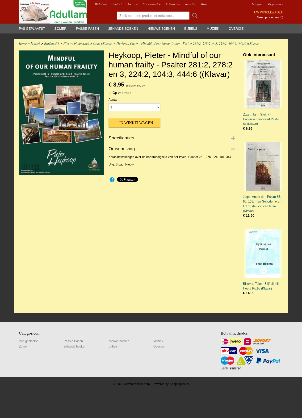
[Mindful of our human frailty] (61, 112)
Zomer (61, 28)
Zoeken (193, 15)
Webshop (101, 4)
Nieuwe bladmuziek (76, 43)
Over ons (132, 4)
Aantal (113, 99)
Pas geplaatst (32, 28)
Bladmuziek (51, 43)
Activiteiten (172, 4)
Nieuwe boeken (161, 28)
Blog (204, 4)
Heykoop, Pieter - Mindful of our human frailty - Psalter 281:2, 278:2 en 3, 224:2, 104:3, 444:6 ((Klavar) (188, 43)
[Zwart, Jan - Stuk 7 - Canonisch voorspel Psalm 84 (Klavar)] (263, 84)
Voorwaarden (152, 4)
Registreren (275, 4)
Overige (236, 28)
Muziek (213, 28)
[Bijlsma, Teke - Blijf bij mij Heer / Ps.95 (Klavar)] (263, 253)
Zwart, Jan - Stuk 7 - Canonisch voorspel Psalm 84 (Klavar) (261, 119)
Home (23, 43)
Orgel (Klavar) (103, 43)
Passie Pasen (87, 28)
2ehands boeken (123, 28)
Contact (116, 4)
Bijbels (190, 28)
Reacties (190, 4)
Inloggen (257, 4)
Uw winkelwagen (268, 12)
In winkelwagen (136, 123)
